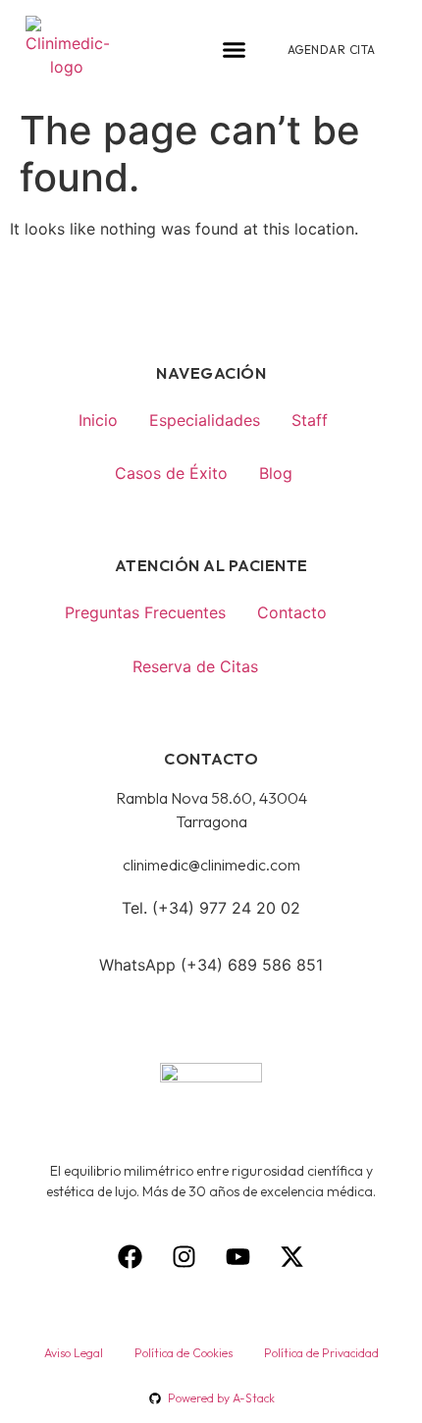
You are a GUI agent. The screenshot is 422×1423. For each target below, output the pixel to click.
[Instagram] (184, 1256)
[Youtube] (238, 1256)
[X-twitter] (292, 1256)
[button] (234, 50)
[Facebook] (130, 1256)
